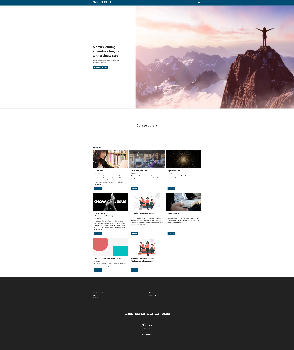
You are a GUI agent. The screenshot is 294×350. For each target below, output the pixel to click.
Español (129, 313)
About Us (95, 295)
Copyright (152, 293)
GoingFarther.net (98, 293)
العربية (150, 313)
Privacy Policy (153, 295)
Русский (166, 313)
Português (140, 313)
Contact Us (96, 298)
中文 (157, 313)
